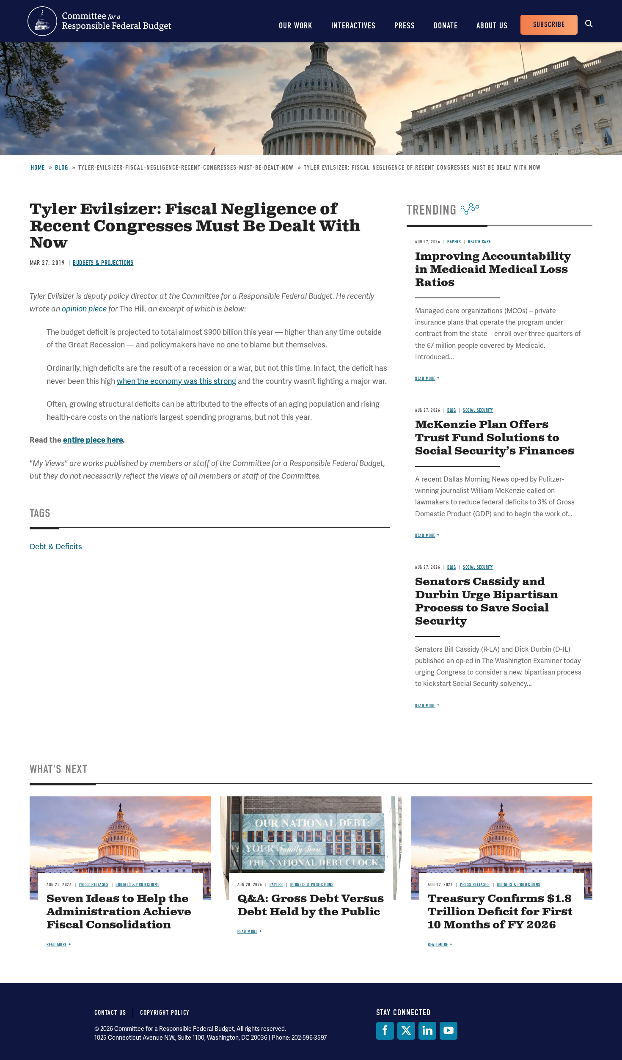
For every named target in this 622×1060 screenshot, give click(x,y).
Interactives (353, 25)
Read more (425, 378)
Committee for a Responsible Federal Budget (99, 21)
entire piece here (93, 440)
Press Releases (93, 884)
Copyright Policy (165, 1012)
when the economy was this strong (176, 381)
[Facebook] (385, 1031)
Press (404, 25)
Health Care (479, 242)
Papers (454, 242)
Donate (446, 25)
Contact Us (110, 1012)
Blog (61, 167)
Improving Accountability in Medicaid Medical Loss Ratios (493, 269)
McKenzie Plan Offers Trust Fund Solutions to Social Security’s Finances (494, 438)
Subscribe (549, 24)
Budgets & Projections (103, 263)
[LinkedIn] (427, 1031)
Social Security (478, 410)
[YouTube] (448, 1031)
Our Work (296, 25)
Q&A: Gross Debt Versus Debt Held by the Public (310, 906)
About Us (492, 25)
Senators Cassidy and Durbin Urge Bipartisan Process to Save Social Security (486, 602)
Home (38, 167)
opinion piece (84, 309)
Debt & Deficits (56, 546)
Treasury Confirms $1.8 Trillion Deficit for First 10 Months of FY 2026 (500, 912)
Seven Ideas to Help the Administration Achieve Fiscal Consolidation (119, 912)
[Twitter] (406, 1031)
